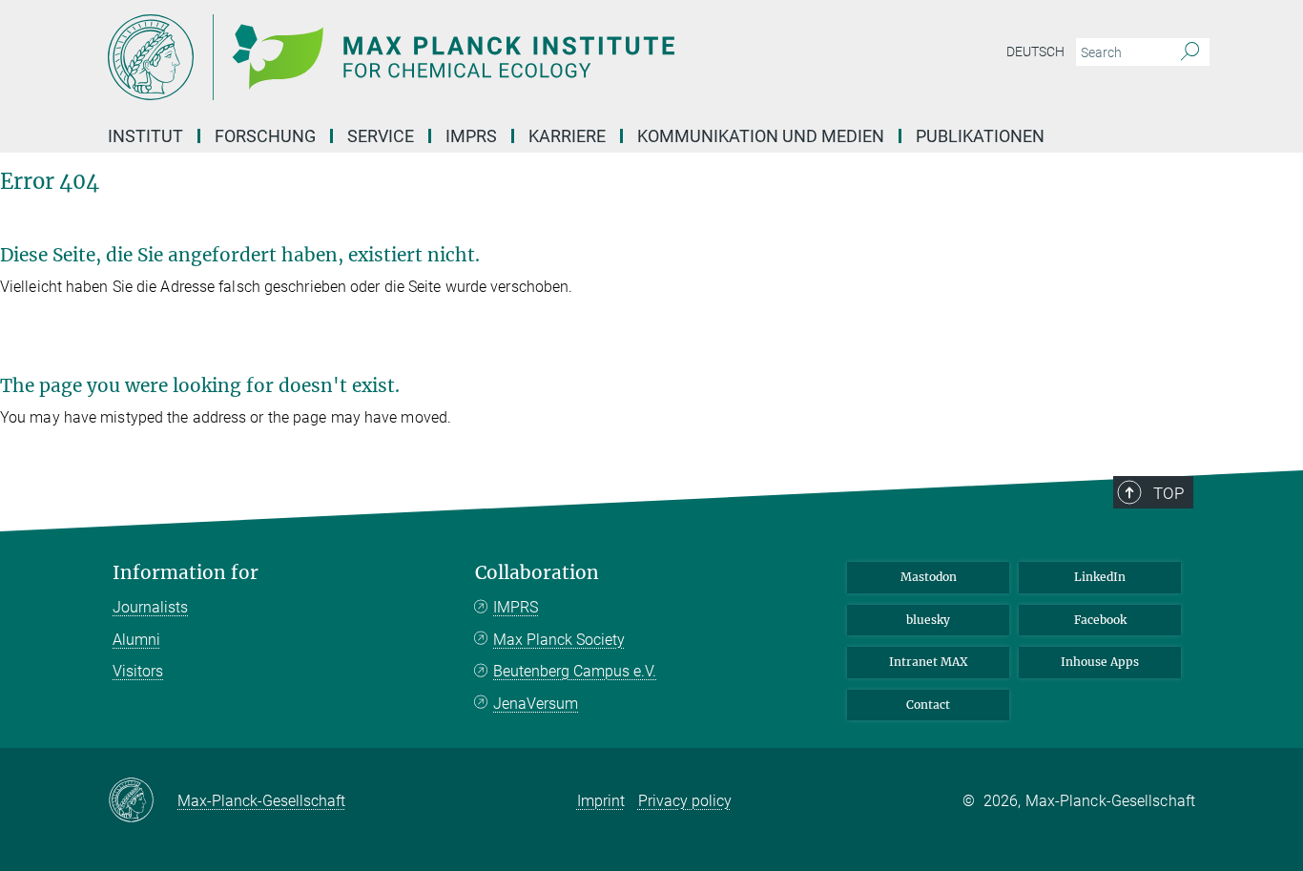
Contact (928, 704)
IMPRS (471, 136)
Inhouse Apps (1100, 661)
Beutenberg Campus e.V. (574, 671)
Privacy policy (685, 801)
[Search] (1190, 52)
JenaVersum (535, 704)
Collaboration (537, 573)
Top (1168, 493)
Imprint (601, 801)
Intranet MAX (928, 661)
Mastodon (928, 577)
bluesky (928, 619)
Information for (186, 573)
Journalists (150, 607)
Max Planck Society (559, 640)
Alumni (136, 640)
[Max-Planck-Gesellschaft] (142, 801)
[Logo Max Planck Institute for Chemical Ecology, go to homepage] (465, 57)
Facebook (1100, 619)
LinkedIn (1100, 577)
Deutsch (1035, 51)
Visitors (138, 671)
